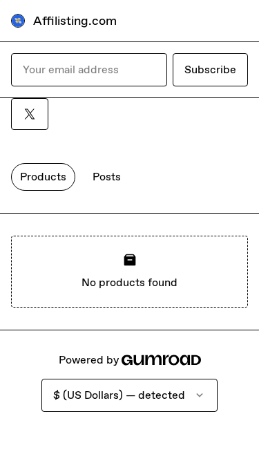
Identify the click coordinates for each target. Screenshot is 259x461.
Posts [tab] (107, 176)
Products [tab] (43, 176)
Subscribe (210, 69)
